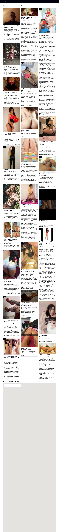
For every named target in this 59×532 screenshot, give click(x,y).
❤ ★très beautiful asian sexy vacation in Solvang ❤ (11, 356)
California (22, 3)
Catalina (6, 169)
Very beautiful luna (26, 204)
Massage (6, 66)
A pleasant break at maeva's (27, 89)
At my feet (24, 348)
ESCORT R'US (6, 1)
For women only (43, 220)
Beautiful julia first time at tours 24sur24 (28, 17)
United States (15, 3)
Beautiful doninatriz (44, 34)
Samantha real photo (45, 174)
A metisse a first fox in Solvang (10, 93)
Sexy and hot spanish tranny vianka (10, 133)
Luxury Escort (25, 130)
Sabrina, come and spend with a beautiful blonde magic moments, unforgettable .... (11, 240)
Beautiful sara (25, 163)
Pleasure (6, 279)
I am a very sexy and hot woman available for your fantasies (46, 143)
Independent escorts (7, 3)
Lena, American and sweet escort (11, 320)
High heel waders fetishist (11, 26)
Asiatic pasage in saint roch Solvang (29, 303)
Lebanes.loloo (43, 335)
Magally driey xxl (26, 269)
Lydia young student (9, 210)
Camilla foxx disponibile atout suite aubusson (46, 242)
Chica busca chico (44, 354)
